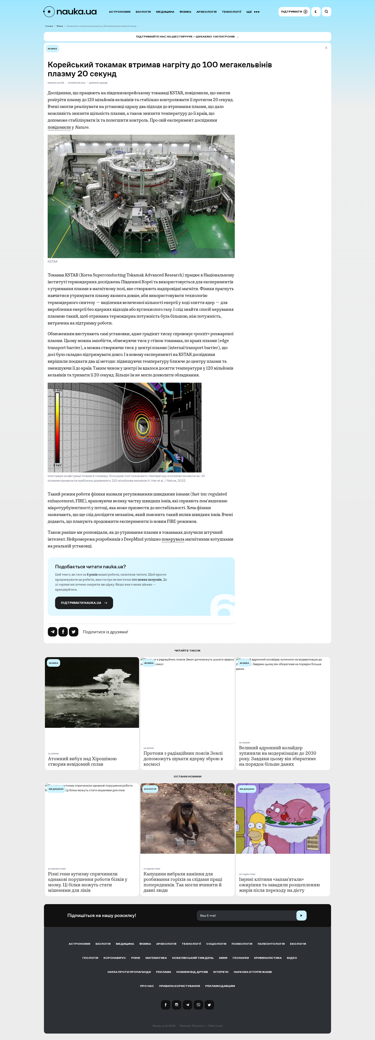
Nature (104, 83)
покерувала (173, 539)
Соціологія (216, 944)
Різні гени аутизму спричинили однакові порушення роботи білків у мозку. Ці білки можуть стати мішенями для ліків (87, 882)
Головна (49, 26)
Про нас (147, 986)
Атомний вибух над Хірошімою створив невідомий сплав (82, 761)
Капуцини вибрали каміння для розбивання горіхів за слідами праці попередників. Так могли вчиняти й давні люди (183, 882)
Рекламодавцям (220, 986)
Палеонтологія (271, 944)
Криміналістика (268, 958)
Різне (135, 958)
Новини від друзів (192, 972)
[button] (294, 11)
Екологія (298, 944)
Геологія (90, 958)
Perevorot (198, 1026)
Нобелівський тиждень (193, 958)
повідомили (59, 127)
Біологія (143, 11)
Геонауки (241, 958)
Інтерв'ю (221, 972)
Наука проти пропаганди (129, 972)
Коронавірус (115, 958)
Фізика (185, 11)
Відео (292, 958)
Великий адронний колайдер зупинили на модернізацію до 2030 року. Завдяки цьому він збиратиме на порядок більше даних (277, 756)
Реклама (163, 972)
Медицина (165, 11)
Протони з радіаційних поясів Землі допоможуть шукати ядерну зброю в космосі (183, 758)
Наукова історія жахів (253, 972)
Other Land (215, 1026)
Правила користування (179, 986)
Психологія (242, 944)
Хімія (223, 958)
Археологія (206, 11)
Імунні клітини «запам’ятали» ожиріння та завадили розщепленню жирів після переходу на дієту (279, 885)
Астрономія (119, 11)
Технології (231, 11)
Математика (156, 958)
